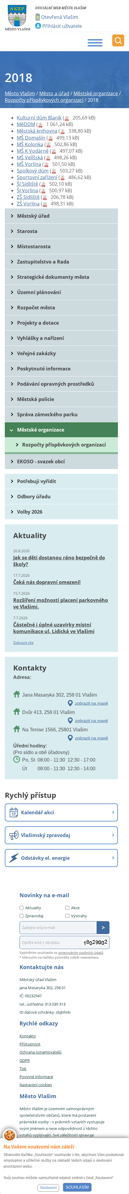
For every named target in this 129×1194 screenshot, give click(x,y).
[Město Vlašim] (17, 18)
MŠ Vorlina (29, 164)
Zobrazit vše (23, 642)
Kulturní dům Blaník (39, 117)
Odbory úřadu (34, 496)
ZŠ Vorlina (28, 203)
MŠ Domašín (31, 137)
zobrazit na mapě (91, 703)
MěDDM (26, 124)
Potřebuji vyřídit (36, 481)
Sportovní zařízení (37, 177)
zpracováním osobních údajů (80, 952)
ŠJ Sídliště (27, 184)
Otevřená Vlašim (59, 17)
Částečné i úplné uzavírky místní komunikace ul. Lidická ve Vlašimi (53, 628)
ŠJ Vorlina (27, 190)
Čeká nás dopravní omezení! (47, 582)
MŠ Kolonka (30, 144)
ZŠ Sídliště (28, 197)
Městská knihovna (37, 131)
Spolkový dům (33, 170)
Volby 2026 (29, 512)
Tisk (23, 1068)
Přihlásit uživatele (62, 26)
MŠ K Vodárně (33, 151)
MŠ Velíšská (30, 157)
